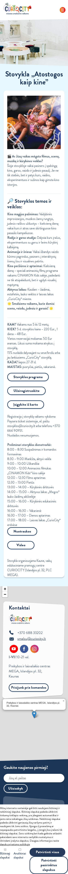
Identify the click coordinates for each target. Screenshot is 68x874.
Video (21, 545)
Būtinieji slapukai (5, 855)
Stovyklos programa (28, 377)
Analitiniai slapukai (20, 855)
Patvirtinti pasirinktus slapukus (49, 865)
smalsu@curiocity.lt (31, 638)
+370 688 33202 (30, 632)
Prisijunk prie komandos (28, 687)
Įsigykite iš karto (25, 404)
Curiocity (18, 8)
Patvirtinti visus (47, 852)
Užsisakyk (15, 788)
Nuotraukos (22, 531)
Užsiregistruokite (26, 390)
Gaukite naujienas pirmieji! (26, 767)
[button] (34, 714)
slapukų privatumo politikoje (15, 844)
